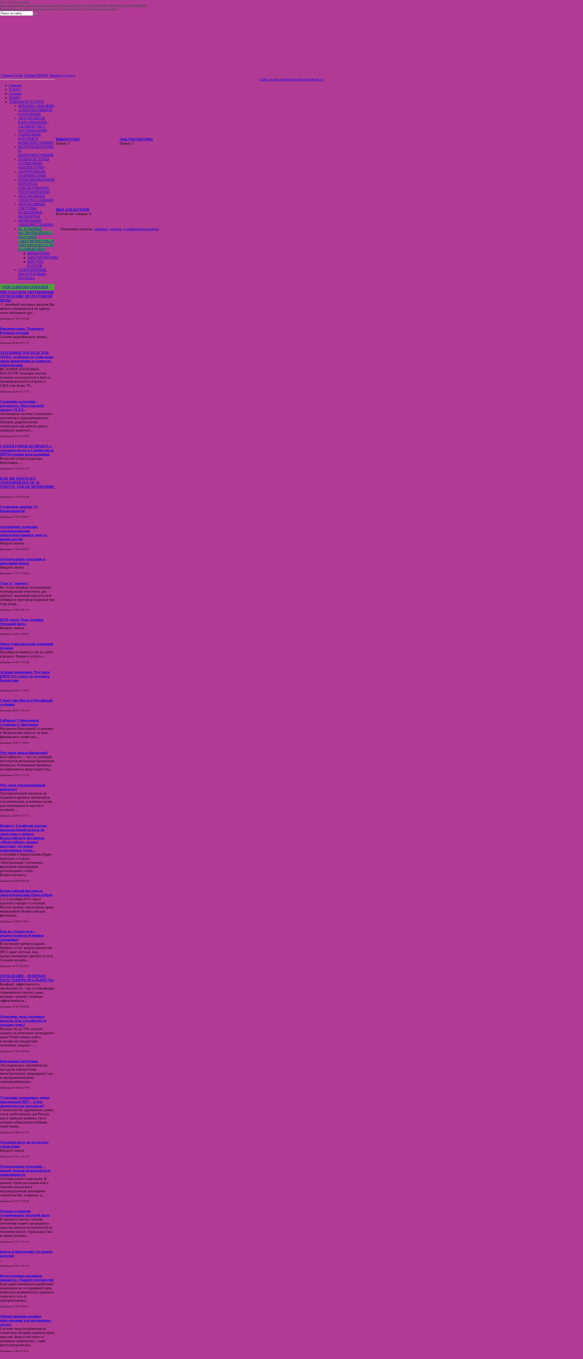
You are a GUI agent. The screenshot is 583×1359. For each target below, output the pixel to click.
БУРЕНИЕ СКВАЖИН (36, 106)
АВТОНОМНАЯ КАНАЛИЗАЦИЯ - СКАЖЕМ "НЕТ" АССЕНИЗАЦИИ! (33, 124)
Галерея (30, 75)
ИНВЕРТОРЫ (38, 253)
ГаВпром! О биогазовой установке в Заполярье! (19, 722)
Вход (4, 2)
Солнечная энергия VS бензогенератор (19, 509)
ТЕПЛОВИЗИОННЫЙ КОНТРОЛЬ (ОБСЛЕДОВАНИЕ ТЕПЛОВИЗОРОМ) (36, 186)
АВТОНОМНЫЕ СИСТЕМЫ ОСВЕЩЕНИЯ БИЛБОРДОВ (31, 210)
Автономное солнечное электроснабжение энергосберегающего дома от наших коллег (23, 533)
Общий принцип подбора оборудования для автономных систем (25, 1320)
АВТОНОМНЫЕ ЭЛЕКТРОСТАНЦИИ (35, 198)
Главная (7, 75)
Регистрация (20, 2)
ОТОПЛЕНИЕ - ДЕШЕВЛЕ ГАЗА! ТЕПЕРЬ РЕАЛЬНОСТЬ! (27, 978)
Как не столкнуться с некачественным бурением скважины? (22, 935)
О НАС (14, 89)
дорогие (115, 229)
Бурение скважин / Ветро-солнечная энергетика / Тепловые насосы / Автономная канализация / (59, 9)
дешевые (100, 229)
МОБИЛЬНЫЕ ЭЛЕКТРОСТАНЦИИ (35, 223)
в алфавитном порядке (141, 229)
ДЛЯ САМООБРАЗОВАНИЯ (25, 287)
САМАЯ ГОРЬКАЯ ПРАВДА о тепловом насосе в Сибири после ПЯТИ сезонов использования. (27, 450)
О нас (18, 75)
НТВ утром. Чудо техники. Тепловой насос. (22, 622)
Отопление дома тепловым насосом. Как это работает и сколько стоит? (23, 1021)
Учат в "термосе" (14, 583)
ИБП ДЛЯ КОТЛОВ (35, 264)
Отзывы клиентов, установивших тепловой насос (25, 1213)
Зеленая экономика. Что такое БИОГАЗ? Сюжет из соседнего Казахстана (25, 676)
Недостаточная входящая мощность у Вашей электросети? (27, 1278)
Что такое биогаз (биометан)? (24, 753)
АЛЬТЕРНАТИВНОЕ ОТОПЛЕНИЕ (35, 112)
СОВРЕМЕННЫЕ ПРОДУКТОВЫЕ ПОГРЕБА (32, 274)
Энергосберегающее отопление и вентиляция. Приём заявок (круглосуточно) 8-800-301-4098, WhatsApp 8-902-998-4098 (73, 5)
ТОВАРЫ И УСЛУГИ (26, 102)
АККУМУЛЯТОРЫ (42, 257)
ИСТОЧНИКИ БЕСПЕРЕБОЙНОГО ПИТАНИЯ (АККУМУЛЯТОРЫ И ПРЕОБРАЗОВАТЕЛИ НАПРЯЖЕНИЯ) (36, 239)
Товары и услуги (62, 75)
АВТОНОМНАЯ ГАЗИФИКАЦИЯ (32, 173)
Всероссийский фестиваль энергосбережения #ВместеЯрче (26, 893)
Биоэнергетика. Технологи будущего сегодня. (21, 331)
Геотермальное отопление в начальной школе (22, 561)
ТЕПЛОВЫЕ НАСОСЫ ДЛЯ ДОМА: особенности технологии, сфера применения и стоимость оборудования (27, 359)
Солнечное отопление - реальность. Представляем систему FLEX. (22, 406)
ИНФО (42, 75)
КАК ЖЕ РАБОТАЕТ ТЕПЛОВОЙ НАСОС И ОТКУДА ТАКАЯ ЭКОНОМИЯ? (27, 483)
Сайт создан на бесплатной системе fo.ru (291, 79)
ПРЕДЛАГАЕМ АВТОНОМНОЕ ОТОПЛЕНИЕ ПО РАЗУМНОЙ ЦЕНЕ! (27, 296)
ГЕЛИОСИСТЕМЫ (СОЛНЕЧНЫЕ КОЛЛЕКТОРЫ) (33, 163)
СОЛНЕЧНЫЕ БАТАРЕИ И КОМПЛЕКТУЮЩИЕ (36, 139)
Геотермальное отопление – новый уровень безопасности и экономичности (25, 1170)
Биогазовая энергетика (19, 1061)
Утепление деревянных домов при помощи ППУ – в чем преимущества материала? (24, 1102)
